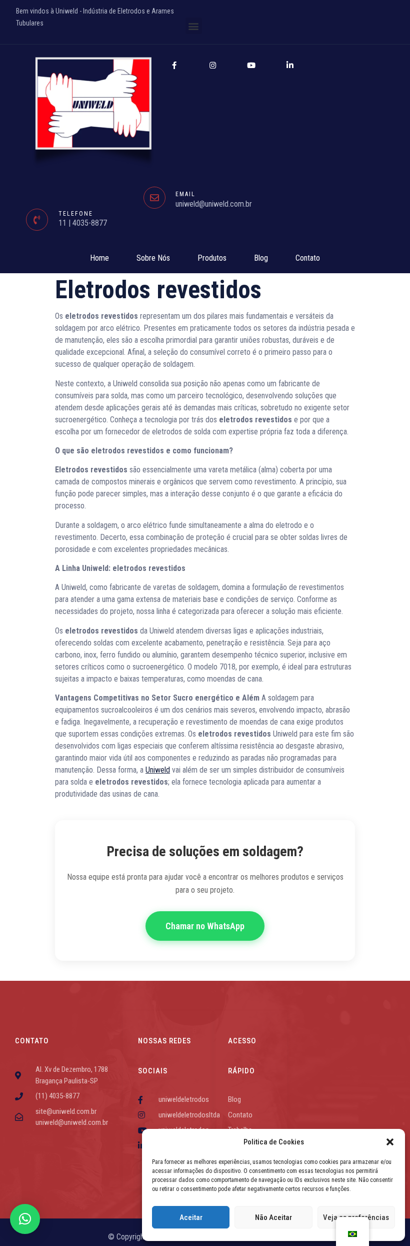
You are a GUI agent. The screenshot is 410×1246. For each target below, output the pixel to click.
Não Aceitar (273, 1217)
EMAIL (186, 194)
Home (99, 258)
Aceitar (191, 1217)
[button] (390, 1142)
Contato (308, 258)
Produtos (212, 258)
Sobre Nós (153, 258)
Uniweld (158, 770)
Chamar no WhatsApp (205, 926)
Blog (261, 258)
